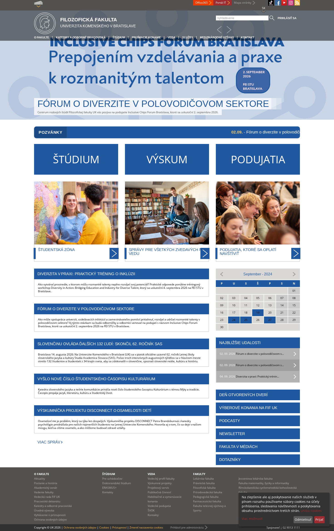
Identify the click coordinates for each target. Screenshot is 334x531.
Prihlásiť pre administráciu (187, 527)
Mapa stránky (242, 3)
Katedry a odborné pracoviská (81, 37)
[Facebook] (277, 2)
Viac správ (48, 442)
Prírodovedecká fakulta (207, 492)
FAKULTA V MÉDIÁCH (238, 447)
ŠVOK (151, 510)
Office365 (201, 3)
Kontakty (107, 492)
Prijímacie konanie (146, 37)
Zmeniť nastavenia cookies (146, 527)
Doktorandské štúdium (116, 483)
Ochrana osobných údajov (50, 519)
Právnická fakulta (204, 483)
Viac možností (252, 518)
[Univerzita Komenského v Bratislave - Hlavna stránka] (45, 23)
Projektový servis (158, 488)
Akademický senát (45, 488)
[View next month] (294, 274)
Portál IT (221, 3)
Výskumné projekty (160, 483)
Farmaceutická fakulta (207, 501)
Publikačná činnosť (159, 492)
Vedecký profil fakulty (161, 479)
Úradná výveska (44, 510)
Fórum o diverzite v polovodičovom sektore (153, 104)
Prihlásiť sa (287, 18)
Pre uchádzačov (112, 479)
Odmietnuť (303, 519)
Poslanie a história (45, 483)
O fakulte (41, 37)
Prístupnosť (119, 527)
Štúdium (118, 37)
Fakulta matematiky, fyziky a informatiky (264, 483)
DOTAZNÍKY (230, 460)
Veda (171, 37)
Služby (187, 37)
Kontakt (247, 37)
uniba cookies (311, 510)
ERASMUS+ (109, 488)
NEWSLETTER (232, 434)
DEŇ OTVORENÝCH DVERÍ (243, 395)
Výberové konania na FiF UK (248, 408)
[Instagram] (291, 2)
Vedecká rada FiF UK (47, 497)
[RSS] (297, 2)
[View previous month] (221, 274)
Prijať (319, 519)
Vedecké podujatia (159, 506)
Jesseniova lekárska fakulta (256, 479)
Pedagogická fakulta (206, 497)
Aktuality (39, 479)
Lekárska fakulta (203, 479)
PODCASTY (229, 421)
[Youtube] (284, 2)
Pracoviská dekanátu (47, 501)
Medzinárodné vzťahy (217, 37)
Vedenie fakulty (43, 492)
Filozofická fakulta (204, 488)
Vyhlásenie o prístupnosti (50, 515)
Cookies (104, 527)
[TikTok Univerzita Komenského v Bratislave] (271, 3)
